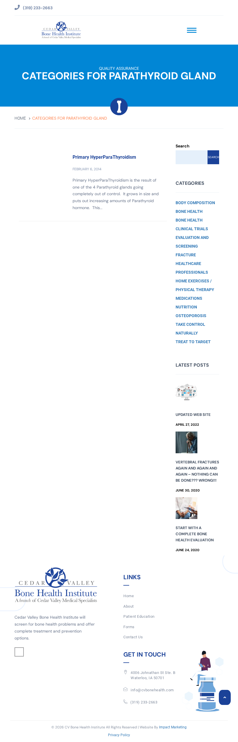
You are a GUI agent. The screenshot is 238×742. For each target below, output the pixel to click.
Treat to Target (193, 341)
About (128, 606)
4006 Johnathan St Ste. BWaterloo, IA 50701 (153, 675)
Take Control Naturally (190, 328)
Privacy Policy (119, 735)
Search (183, 146)
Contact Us (133, 637)
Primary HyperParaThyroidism (104, 157)
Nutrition (186, 307)
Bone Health (189, 211)
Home (20, 118)
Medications (189, 298)
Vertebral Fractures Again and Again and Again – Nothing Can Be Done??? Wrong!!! (197, 471)
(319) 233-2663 (143, 702)
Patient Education (139, 616)
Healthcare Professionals (192, 268)
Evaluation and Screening (192, 241)
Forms (129, 627)
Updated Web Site (193, 414)
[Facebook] (19, 652)
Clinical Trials (192, 228)
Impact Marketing (173, 727)
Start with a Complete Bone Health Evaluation (195, 533)
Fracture (186, 255)
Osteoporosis (191, 315)
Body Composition (195, 202)
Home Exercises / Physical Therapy (195, 285)
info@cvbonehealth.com (152, 690)
